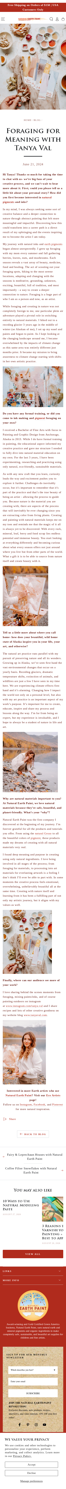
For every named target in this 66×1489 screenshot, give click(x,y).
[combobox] (33, 1370)
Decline (31, 1472)
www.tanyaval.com (35, 1015)
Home (27, 120)
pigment (40, 418)
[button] (51, 19)
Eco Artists (53, 1095)
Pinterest (57, 1104)
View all (33, 1254)
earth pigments (53, 244)
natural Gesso (43, 833)
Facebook (39, 1104)
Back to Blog (35, 1134)
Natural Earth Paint (19, 1095)
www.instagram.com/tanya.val (24, 1005)
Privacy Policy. (22, 1456)
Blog (37, 120)
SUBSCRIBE (33, 1393)
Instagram (26, 1104)
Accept (31, 1464)
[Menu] (3, 19)
